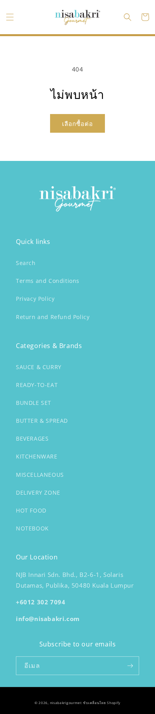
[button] (10, 17)
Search (26, 263)
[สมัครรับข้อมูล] (130, 665)
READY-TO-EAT (37, 385)
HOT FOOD (31, 510)
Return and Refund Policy (52, 317)
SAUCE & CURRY (39, 367)
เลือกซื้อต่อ (77, 124)
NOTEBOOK (32, 528)
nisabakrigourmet (66, 702)
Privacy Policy (35, 298)
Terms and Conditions (47, 280)
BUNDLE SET (33, 402)
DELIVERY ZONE (38, 492)
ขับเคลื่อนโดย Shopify (101, 702)
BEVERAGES (32, 438)
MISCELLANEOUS (40, 474)
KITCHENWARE (37, 456)
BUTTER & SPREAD (42, 420)
